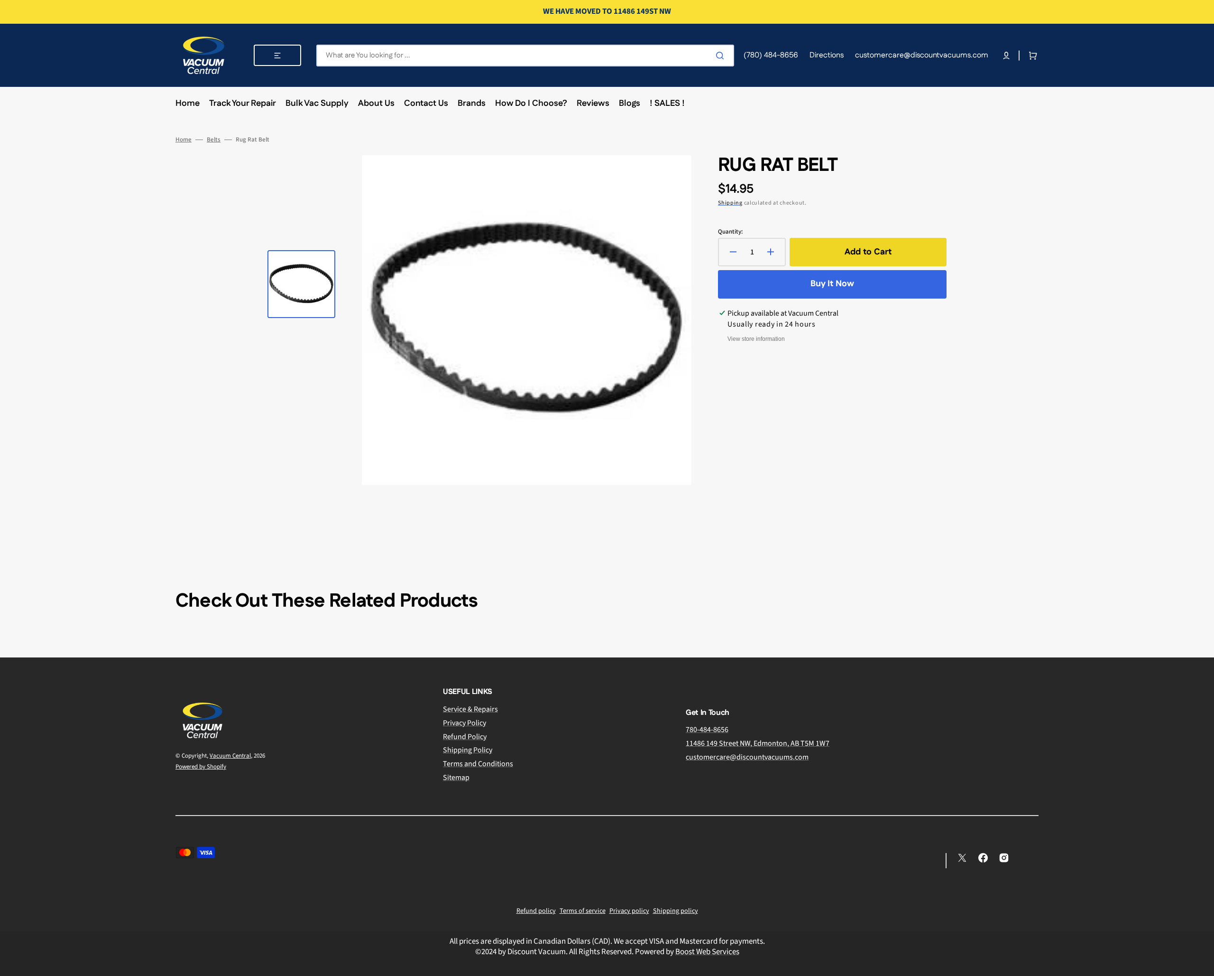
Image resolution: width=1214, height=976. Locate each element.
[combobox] (525, 55)
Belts (214, 140)
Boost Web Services (707, 951)
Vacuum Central (230, 755)
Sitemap (456, 777)
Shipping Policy (467, 750)
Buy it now (832, 284)
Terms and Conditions (478, 764)
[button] (1006, 55)
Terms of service (583, 911)
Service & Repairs (470, 709)
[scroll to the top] (1201, 963)
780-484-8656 (707, 730)
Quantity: (730, 232)
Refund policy (536, 911)
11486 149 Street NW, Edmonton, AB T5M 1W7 (757, 743)
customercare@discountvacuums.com (747, 757)
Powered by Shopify (200, 766)
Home (183, 140)
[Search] (721, 55)
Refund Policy (465, 737)
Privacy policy (629, 911)
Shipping (730, 203)
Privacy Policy (464, 723)
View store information (756, 339)
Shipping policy (675, 911)
